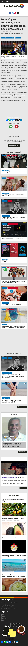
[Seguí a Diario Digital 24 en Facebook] (10, 13)
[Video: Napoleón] (14, 468)
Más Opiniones (22, 451)
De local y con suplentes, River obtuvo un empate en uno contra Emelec (13, 24)
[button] (18, 13)
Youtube (5, 620)
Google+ (5, 618)
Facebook (5, 614)
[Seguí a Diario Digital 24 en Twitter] (13, 13)
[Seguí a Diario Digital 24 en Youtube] (15, 13)
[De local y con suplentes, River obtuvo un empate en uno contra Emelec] (14, 48)
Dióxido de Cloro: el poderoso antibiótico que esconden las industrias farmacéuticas (12, 444)
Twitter (4, 616)
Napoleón (21, 477)
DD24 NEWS (4, 2)
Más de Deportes (22, 407)
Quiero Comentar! (14, 145)
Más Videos (23, 487)
